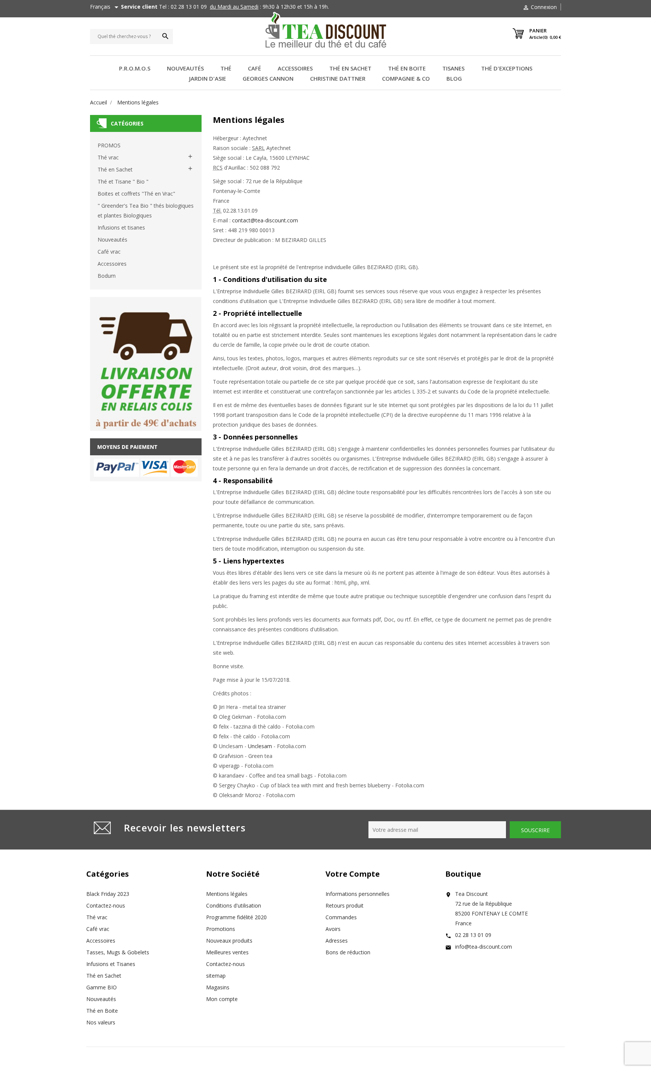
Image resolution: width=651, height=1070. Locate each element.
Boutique (463, 874)
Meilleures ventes (227, 952)
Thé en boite (407, 68)
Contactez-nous (105, 905)
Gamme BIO (101, 987)
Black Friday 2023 (107, 893)
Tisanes (453, 68)
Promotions (220, 928)
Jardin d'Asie (207, 78)
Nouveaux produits (229, 940)
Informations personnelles (358, 893)
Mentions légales (227, 893)
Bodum (107, 275)
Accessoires (295, 68)
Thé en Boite (102, 1010)
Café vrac (109, 251)
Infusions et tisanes (121, 227)
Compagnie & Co (406, 78)
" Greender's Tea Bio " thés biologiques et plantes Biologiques (146, 210)
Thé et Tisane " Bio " (123, 181)
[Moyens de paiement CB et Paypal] (146, 459)
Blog (454, 78)
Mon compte (222, 999)
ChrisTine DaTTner (337, 78)
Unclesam (260, 746)
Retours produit (345, 905)
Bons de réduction (348, 952)
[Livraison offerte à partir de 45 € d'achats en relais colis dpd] (146, 363)
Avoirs (333, 928)
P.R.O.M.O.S (134, 68)
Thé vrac (108, 157)
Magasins (217, 987)
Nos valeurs (100, 1022)
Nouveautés (185, 68)
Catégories (127, 123)
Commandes (341, 917)
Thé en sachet (350, 68)
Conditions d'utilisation (233, 905)
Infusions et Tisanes (110, 963)
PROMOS (109, 145)
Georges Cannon (268, 78)
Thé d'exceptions (506, 68)
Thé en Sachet (115, 169)
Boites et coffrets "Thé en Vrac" (136, 193)
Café (254, 68)
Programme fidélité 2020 (236, 917)
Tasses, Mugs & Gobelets (117, 952)
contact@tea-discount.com (265, 220)
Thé (225, 68)
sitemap (216, 975)
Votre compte (353, 874)
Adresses (337, 940)
